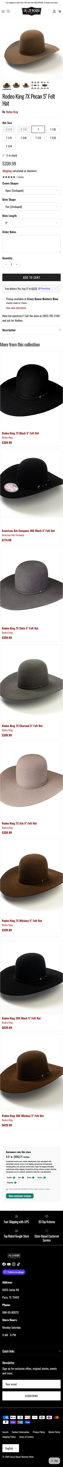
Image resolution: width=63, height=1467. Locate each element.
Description (9, 330)
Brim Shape (9, 199)
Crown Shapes (10, 183)
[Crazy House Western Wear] (31, 11)
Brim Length (9, 216)
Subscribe (31, 1396)
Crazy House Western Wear (22, 1456)
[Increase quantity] (17, 264)
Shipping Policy (9, 1436)
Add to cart (31, 277)
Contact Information (20, 1432)
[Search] (9, 11)
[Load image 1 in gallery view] (31, 48)
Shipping (7, 171)
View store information (16, 308)
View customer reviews (20, 1196)
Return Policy (54, 1432)
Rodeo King (12, 112)
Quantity (7, 258)
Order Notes (9, 232)
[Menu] (3, 11)
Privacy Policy (39, 1432)
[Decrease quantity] (5, 264)
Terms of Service (26, 1436)
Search (5, 1432)
